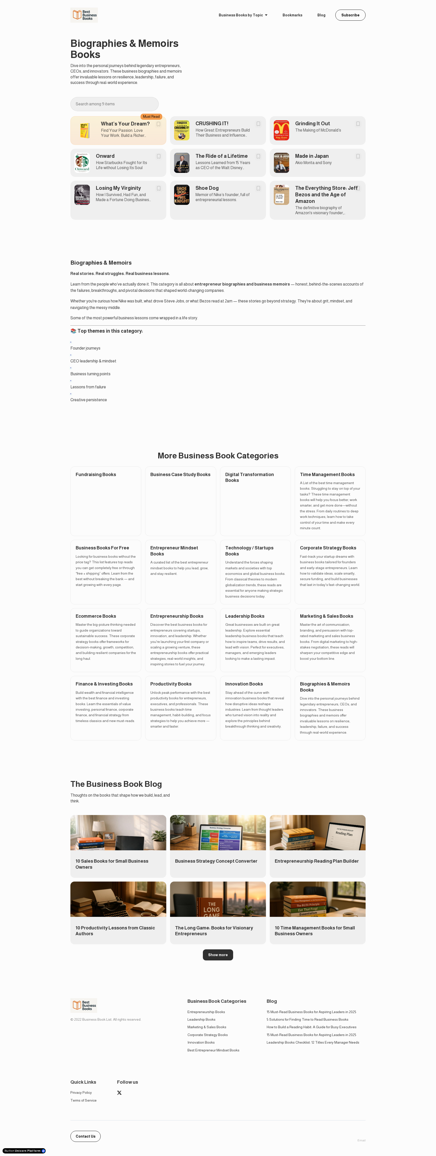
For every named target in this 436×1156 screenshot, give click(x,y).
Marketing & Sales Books (206, 1027)
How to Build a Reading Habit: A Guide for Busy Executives (312, 1027)
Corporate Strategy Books (207, 1035)
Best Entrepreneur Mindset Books (213, 1050)
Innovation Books (201, 1042)
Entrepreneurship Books (206, 1012)
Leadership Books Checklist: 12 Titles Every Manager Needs (313, 1042)
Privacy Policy (81, 1092)
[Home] (85, 15)
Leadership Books (201, 1019)
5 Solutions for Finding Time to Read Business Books (307, 1019)
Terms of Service (83, 1100)
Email (362, 1140)
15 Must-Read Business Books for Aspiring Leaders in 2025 (311, 1012)
